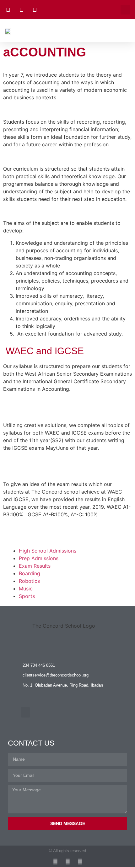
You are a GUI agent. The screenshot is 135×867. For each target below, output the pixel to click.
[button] (125, 10)
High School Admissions (47, 551)
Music (26, 588)
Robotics (29, 581)
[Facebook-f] (67, 861)
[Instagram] (55, 861)
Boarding (29, 573)
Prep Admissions (38, 558)
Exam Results (35, 566)
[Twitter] (80, 861)
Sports (27, 596)
